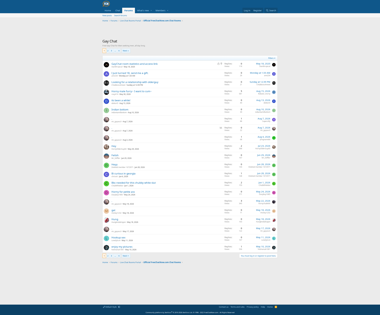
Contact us (223, 306)
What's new (143, 10)
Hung (114, 219)
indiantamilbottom (119, 112)
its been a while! (120, 100)
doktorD (114, 103)
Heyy (114, 164)
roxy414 (114, 94)
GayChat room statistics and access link (134, 63)
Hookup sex (118, 237)
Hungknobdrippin (118, 222)
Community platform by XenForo (169, 312)
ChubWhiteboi (117, 185)
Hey (113, 146)
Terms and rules (237, 306)
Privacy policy (253, 306)
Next (125, 50)
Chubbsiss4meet (118, 85)
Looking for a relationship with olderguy (134, 82)
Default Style (111, 306)
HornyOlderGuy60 (118, 149)
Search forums (120, 15)
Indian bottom (119, 109)
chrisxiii (114, 176)
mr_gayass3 (116, 121)
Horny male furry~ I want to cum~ (131, 91)
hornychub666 (264, 203)
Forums (128, 10)
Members (160, 10)
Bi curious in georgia (123, 173)
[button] (151, 10)
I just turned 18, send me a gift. (129, 73)
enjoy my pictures (121, 246)
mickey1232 (116, 213)
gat (113, 210)
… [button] (115, 50)
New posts (107, 15)
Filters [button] (271, 58)
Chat (117, 10)
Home (108, 10)
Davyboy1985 (117, 194)
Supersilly (266, 121)
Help (263, 306)
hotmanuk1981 (117, 249)
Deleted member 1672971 (122, 167)
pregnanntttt (265, 139)
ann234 (114, 76)
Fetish (115, 155)
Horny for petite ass (123, 191)
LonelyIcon (115, 240)
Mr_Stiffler (115, 158)
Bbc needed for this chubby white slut (133, 182)
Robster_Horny (264, 93)
